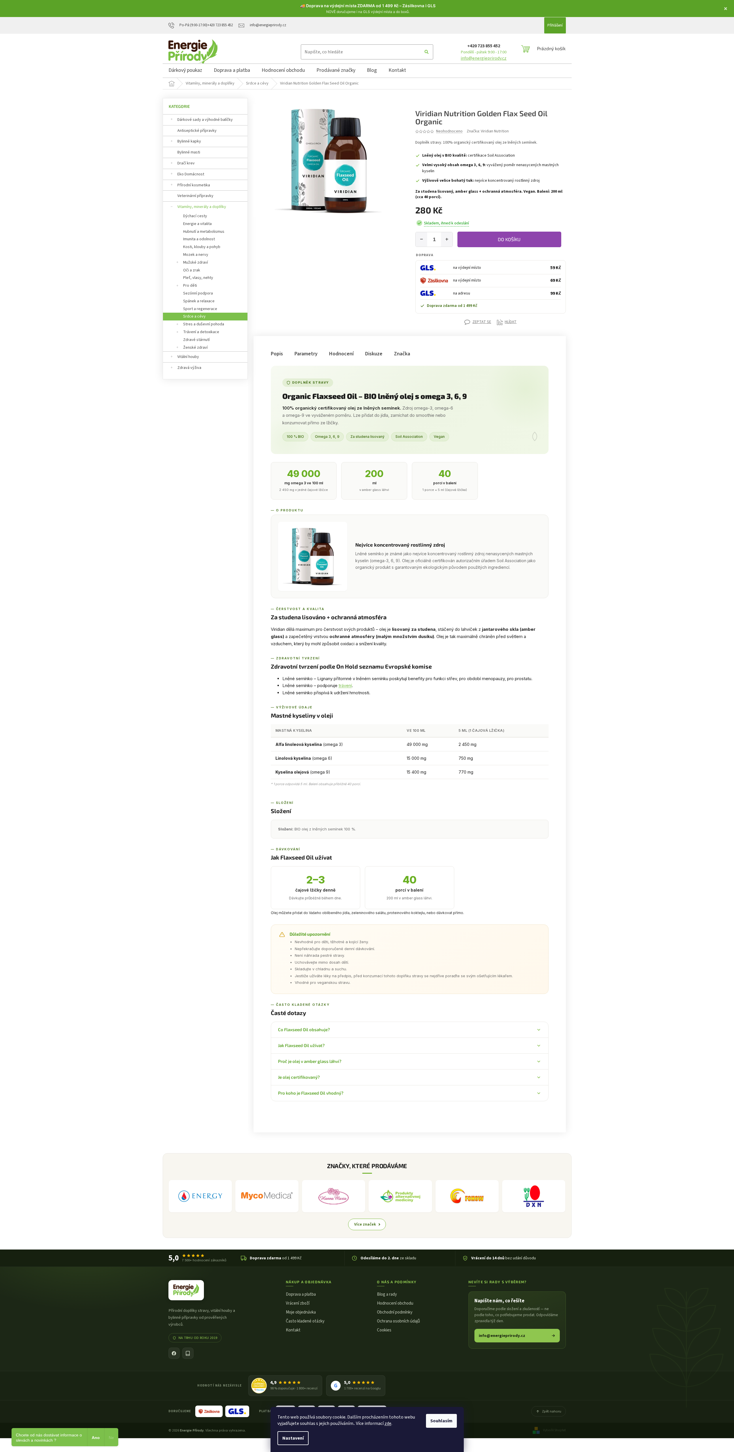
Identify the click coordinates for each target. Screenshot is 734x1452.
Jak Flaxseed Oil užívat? (301, 1045)
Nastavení (293, 1438)
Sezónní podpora (198, 293)
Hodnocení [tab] (341, 353)
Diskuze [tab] (373, 353)
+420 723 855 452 (483, 46)
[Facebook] (174, 1353)
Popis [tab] (277, 353)
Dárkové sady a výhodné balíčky (205, 120)
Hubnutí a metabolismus (203, 232)
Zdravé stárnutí (196, 340)
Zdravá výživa (189, 368)
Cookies (384, 1330)
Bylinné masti (188, 152)
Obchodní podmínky (394, 1312)
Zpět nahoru (551, 1411)
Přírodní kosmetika (193, 185)
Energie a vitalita (197, 224)
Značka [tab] (402, 353)
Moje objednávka (301, 1312)
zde (387, 1423)
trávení (345, 685)
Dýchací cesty (195, 216)
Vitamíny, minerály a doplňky (201, 207)
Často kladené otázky (305, 1321)
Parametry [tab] (306, 353)
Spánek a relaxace (199, 301)
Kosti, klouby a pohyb (201, 247)
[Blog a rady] (188, 1353)
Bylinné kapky (189, 141)
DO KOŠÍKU (509, 239)
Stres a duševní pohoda (203, 324)
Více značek (365, 1224)
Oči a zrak (191, 270)
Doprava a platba (301, 1294)
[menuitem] (185, 71)
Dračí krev (186, 163)
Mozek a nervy (195, 255)
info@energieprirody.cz (483, 58)
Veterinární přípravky (195, 196)
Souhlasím (441, 1421)
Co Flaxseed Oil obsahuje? (304, 1029)
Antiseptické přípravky (197, 131)
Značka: (488, 131)
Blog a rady (387, 1294)
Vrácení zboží (297, 1303)
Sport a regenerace (200, 309)
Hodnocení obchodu (395, 1303)
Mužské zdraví (195, 262)
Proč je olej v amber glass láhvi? (309, 1061)
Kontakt (293, 1330)
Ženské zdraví (195, 347)
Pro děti (190, 285)
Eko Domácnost (190, 174)
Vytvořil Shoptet (554, 1430)
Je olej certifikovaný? (299, 1077)
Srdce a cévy (194, 316)
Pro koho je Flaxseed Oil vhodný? (310, 1092)
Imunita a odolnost (199, 239)
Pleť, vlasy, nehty (198, 278)
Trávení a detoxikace (201, 332)
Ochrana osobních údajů (398, 1321)
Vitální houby (188, 357)
